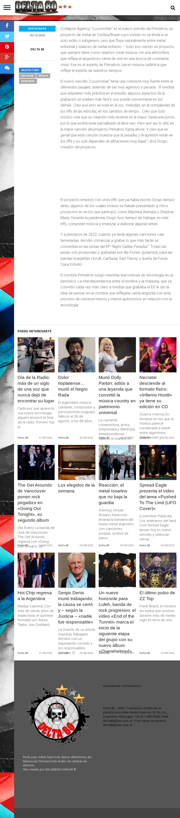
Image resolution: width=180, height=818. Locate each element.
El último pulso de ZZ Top (157, 595)
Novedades (28, 81)
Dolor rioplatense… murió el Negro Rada (73, 386)
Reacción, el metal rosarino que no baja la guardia (113, 494)
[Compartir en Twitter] (7, 37)
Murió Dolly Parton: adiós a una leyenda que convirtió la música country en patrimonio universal (117, 395)
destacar (27, 75)
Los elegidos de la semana (76, 488)
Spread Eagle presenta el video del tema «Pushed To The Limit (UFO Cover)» (157, 497)
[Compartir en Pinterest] (7, 47)
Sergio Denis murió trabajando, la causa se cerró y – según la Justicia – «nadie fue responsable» (75, 607)
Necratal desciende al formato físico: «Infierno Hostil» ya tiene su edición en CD (155, 392)
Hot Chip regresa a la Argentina (35, 595)
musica (43, 75)
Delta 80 (37, 49)
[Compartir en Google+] (7, 58)
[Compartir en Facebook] (7, 26)
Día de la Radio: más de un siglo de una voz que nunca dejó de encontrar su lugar (36, 389)
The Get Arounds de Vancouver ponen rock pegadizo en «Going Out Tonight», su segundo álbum (35, 503)
